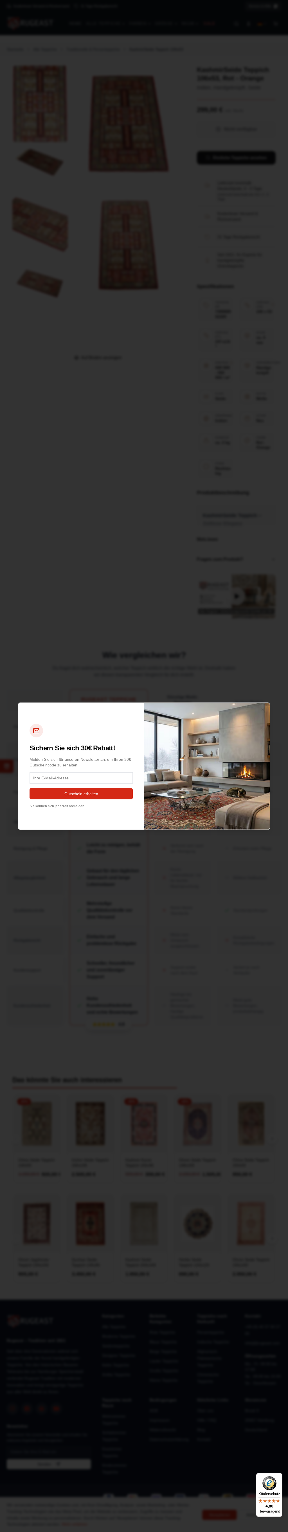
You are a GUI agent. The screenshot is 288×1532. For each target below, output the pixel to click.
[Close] (263, 709)
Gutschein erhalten (81, 793)
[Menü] (279, 1476)
